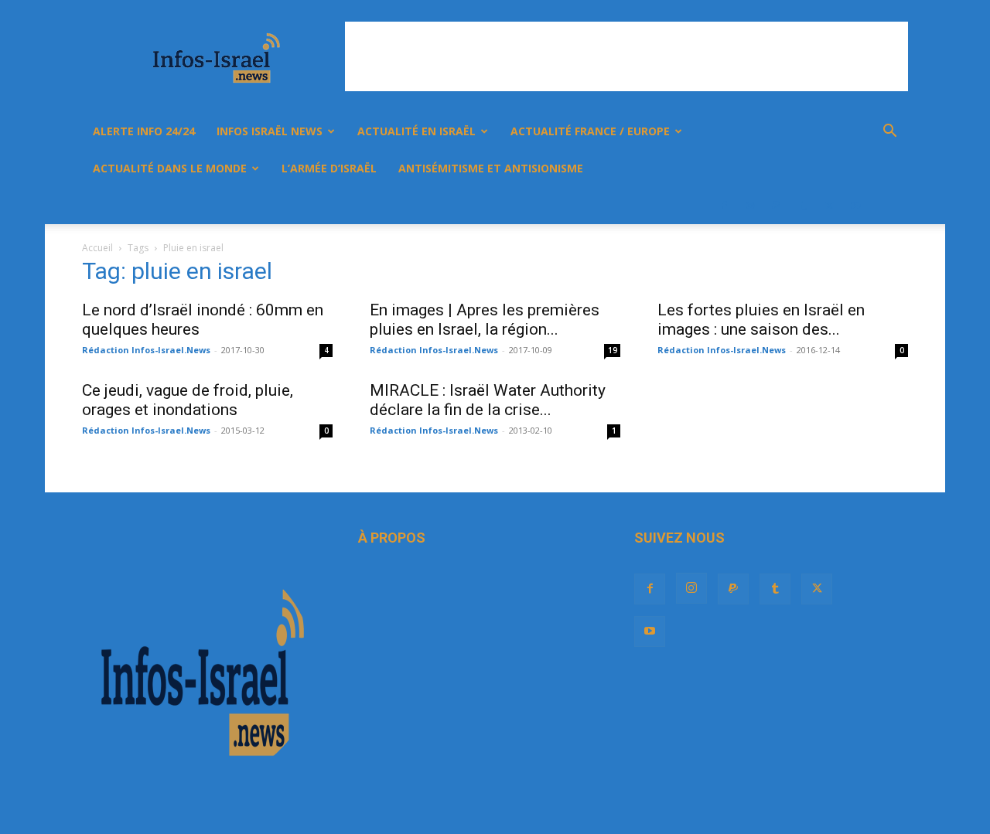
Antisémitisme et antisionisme (490, 168)
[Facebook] (724, 205)
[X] (829, 205)
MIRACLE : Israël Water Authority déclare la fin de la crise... (488, 400)
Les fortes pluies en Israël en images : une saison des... (761, 320)
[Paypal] (776, 205)
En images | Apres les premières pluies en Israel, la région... (484, 320)
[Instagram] (750, 205)
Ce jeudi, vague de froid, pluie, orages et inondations (187, 400)
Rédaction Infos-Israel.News (146, 350)
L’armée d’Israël (329, 168)
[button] (889, 132)
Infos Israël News (270, 131)
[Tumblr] (802, 205)
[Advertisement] (626, 56)
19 (612, 350)
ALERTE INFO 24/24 (144, 131)
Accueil (97, 247)
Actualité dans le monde (170, 168)
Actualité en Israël (416, 131)
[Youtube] (855, 205)
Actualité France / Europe (590, 131)
